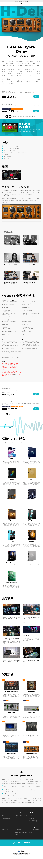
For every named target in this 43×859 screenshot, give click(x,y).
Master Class (31, 818)
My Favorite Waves (6, 831)
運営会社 (30, 832)
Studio (3, 815)
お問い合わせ (18, 831)
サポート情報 (18, 829)
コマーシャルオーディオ (34, 821)
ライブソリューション (33, 817)
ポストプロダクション (33, 820)
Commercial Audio (6, 818)
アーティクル (5, 829)
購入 (36, 96)
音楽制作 (30, 815)
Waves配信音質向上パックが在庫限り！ (21, 1)
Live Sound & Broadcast (7, 817)
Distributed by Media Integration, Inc (21, 853)
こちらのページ (16, 374)
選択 (36, 111)
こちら (19, 348)
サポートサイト (7, 359)
